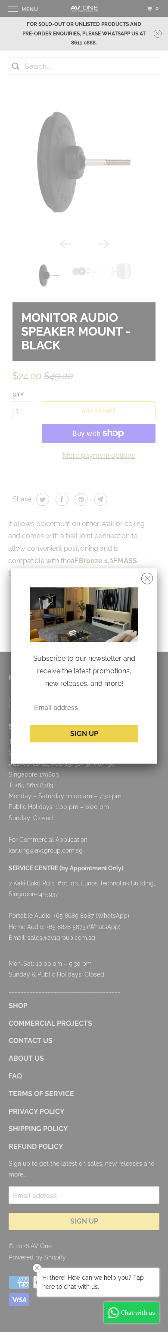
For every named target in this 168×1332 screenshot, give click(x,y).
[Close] (147, 579)
